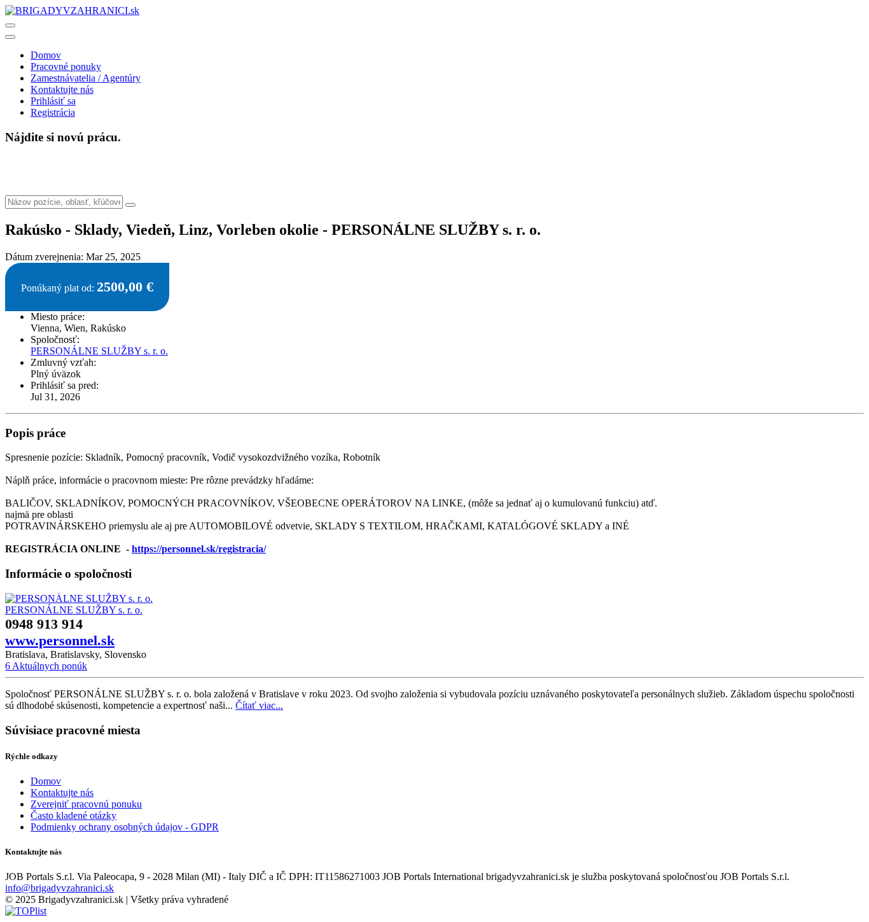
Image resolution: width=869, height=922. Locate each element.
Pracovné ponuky (66, 66)
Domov (46, 55)
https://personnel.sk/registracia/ (199, 548)
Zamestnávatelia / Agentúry (86, 78)
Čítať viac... (259, 705)
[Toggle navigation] (10, 25)
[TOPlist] (25, 910)
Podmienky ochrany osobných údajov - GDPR (125, 826)
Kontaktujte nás (62, 89)
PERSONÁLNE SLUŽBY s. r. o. (99, 351)
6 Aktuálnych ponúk (46, 665)
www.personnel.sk (60, 640)
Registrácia (53, 112)
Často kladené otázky (73, 815)
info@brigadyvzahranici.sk (59, 888)
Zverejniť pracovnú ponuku (86, 804)
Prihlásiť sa (53, 100)
